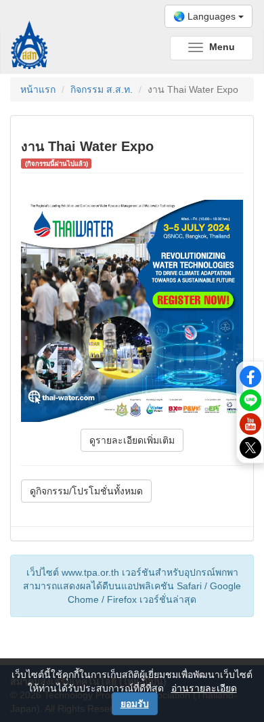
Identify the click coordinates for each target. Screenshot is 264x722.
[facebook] (250, 375)
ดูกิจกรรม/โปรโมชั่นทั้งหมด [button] (86, 491)
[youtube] (250, 422)
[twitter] (250, 446)
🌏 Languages (205, 16)
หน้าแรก (38, 89)
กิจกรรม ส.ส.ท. (101, 89)
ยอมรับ (134, 703)
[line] (250, 399)
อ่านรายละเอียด (204, 688)
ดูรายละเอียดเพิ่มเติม (132, 440)
